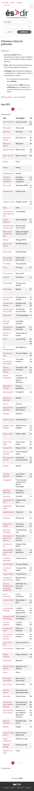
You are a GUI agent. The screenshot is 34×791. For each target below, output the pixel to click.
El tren (5, 339)
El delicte (6, 277)
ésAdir (12, 2)
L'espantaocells (8, 512)
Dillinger (6, 240)
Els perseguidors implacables (7, 361)
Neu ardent (7, 696)
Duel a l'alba (7, 252)
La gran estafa (8, 574)
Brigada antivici (8, 173)
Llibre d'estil (4, 2)
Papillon (6, 727)
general (9, 32)
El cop (5, 267)
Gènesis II (6, 413)
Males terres (7, 660)
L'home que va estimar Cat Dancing (8, 538)
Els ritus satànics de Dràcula (7, 370)
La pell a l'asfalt (8, 600)
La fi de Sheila (8, 564)
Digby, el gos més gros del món (7, 234)
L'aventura (6, 496)
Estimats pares (8, 392)
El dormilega (7, 289)
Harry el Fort (7, 448)
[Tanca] (31, 6)
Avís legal (6, 787)
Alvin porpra (7, 128)
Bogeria (5, 161)
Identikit (5, 466)
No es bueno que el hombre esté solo (8, 704)
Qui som (13, 787)
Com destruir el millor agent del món (8, 214)
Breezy (5, 167)
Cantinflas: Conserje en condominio (7, 179)
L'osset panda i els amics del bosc (8, 552)
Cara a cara (7, 185)
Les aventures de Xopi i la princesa (8, 637)
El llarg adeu (7, 315)
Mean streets (7, 684)
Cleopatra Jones (8, 202)
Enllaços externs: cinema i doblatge (13, 97)
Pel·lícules (19, 2)
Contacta (28, 787)
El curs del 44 (7, 273)
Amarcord (6, 131)
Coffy (5, 208)
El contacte (7, 264)
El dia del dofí (7, 283)
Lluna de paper (8, 648)
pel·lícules (24, 32)
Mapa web (20, 787)
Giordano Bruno (8, 419)
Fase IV (5, 404)
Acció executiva (8, 122)
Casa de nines (8, 191)
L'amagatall (7, 480)
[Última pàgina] (21, 109)
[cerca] (29, 27)
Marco (5, 672)
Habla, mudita (8, 434)
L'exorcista (6, 518)
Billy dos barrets (8, 149)
